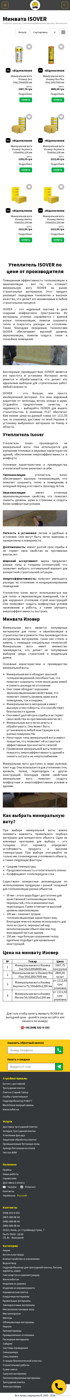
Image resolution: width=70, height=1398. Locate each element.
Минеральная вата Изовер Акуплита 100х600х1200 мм (21, 149)
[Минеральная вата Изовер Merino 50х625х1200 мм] (19, 195)
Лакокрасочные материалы (19, 1305)
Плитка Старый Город (15, 1092)
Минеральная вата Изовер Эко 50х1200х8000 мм (21, 79)
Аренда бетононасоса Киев (19, 1148)
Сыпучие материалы (14, 1373)
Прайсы (7, 1169)
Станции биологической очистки (22, 1360)
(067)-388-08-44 (11, 1217)
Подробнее (25, 94)
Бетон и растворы (13, 1254)
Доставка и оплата (14, 1182)
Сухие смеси (10, 1369)
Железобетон (11, 1109)
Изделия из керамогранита (19, 1288)
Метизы (7, 1318)
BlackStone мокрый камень (18, 1105)
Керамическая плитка (15, 1292)
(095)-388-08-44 (11, 1221)
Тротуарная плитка (14, 1088)
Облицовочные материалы (18, 1322)
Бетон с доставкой (14, 1083)
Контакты (8, 1191)
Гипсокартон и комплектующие (21, 1275)
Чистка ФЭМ (10, 1152)
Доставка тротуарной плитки (20, 1126)
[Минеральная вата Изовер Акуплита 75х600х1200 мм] (51, 125)
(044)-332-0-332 (11, 1212)
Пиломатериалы (12, 1330)
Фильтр (22, 32)
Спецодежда (10, 1352)
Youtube (12, 1187)
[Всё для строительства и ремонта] (35, 5)
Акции (6, 1250)
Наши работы (10, 1174)
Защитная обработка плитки (19, 1139)
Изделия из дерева (14, 1283)
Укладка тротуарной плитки (19, 1131)
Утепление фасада (14, 1135)
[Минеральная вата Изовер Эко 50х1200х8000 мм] (19, 55)
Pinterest (30, 1187)
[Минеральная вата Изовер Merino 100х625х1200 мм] (51, 195)
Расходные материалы (16, 1339)
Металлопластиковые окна (18, 1309)
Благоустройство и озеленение (21, 1258)
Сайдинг (8, 1343)
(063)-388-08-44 (11, 1225)
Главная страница (12, 23)
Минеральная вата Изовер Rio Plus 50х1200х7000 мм (53, 79)
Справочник (10, 1178)
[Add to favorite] (29, 47)
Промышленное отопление (18, 1335)
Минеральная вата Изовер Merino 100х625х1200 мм (53, 219)
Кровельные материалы (17, 1300)
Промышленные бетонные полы (21, 1144)
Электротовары (12, 1386)
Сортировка (40, 32)
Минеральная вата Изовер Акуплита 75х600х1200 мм (53, 149)
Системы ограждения (15, 1348)
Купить (25, 99)
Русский (22, 1195)
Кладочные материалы (16, 1296)
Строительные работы (16, 1365)
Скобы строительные (15, 1096)
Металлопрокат (12, 1313)
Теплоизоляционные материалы (38, 23)
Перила (7, 1326)
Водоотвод (9, 1263)
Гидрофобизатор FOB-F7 (17, 1100)
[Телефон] (58, 1386)
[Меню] (5, 5)
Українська (9, 1195)
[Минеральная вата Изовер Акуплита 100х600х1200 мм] (19, 125)
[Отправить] (59, 1050)
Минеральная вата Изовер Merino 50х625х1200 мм (21, 219)
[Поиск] (65, 5)
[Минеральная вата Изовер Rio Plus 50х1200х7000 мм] (51, 55)
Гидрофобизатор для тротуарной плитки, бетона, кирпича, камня (32, 1269)
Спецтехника (10, 1356)
